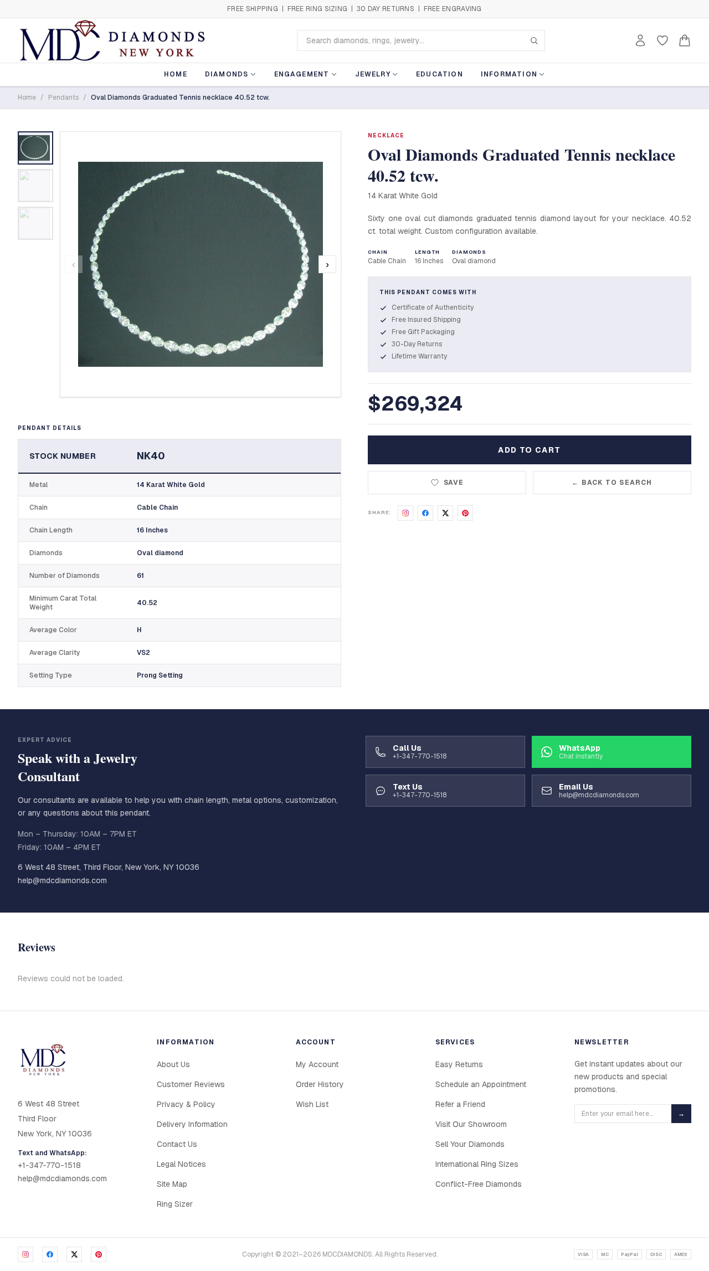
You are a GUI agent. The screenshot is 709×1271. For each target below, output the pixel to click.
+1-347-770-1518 (49, 1165)
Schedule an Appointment (480, 1084)
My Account (317, 1064)
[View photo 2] (35, 185)
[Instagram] (25, 1254)
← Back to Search (612, 482)
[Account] (640, 40)
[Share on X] (445, 513)
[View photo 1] (35, 148)
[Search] (534, 40)
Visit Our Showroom (471, 1124)
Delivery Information (192, 1124)
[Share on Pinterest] (465, 513)
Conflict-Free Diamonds (478, 1184)
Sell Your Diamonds (470, 1144)
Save (454, 482)
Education (439, 74)
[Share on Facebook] (425, 513)
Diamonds (227, 74)
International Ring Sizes (476, 1164)
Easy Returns (459, 1064)
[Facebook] (50, 1254)
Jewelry (373, 74)
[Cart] (684, 40)
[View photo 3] (35, 223)
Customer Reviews (191, 1084)
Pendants (63, 97)
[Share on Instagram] (405, 513)
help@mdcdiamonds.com (62, 880)
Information (509, 74)
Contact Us (177, 1144)
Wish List (312, 1104)
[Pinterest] (98, 1254)
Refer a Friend (460, 1104)
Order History (320, 1084)
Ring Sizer (175, 1204)
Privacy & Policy (186, 1104)
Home (175, 74)
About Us (173, 1064)
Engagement (302, 74)
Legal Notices (181, 1164)
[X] (74, 1254)
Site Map (172, 1184)
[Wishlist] (662, 40)
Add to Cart (529, 450)
